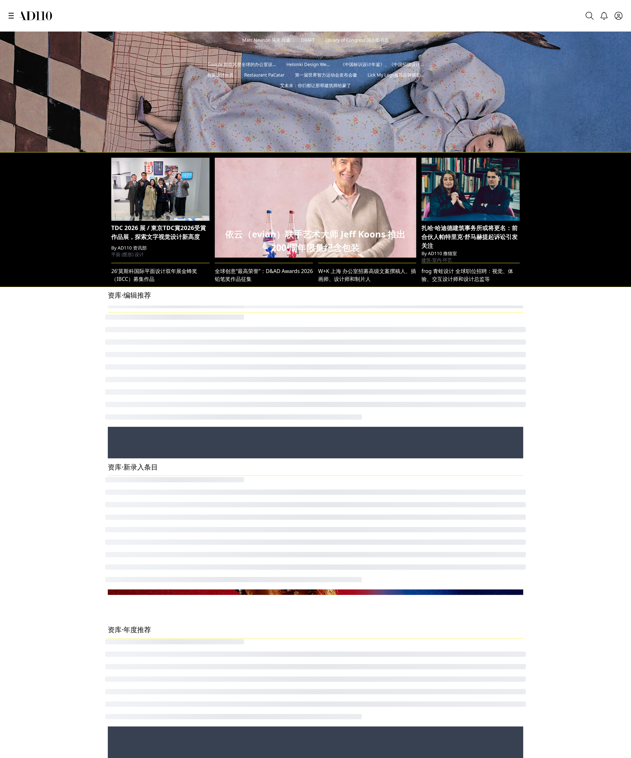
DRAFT (308, 40)
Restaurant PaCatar (264, 85)
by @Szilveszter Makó (596, 114)
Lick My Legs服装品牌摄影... (396, 85)
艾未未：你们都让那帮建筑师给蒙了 (315, 96)
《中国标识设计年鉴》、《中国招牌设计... (382, 75)
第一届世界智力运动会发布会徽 (326, 85)
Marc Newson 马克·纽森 (266, 40)
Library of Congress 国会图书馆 (357, 40)
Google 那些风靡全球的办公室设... (242, 75)
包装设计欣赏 (220, 85)
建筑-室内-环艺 (436, 223)
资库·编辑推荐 (129, 263)
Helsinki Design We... (308, 75)
